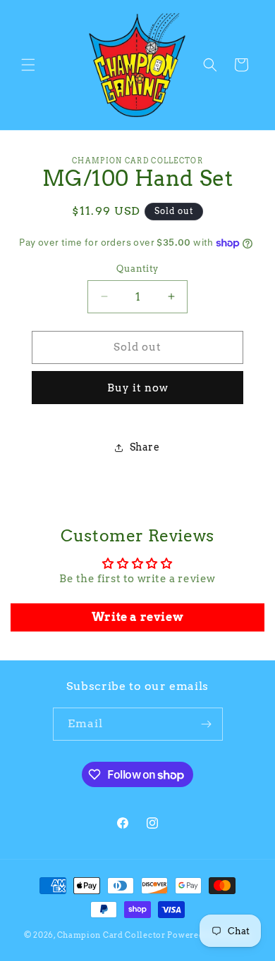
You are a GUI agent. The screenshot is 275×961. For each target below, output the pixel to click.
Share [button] (145, 447)
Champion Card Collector (111, 935)
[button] (28, 64)
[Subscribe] (206, 724)
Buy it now (138, 388)
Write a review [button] (137, 617)
